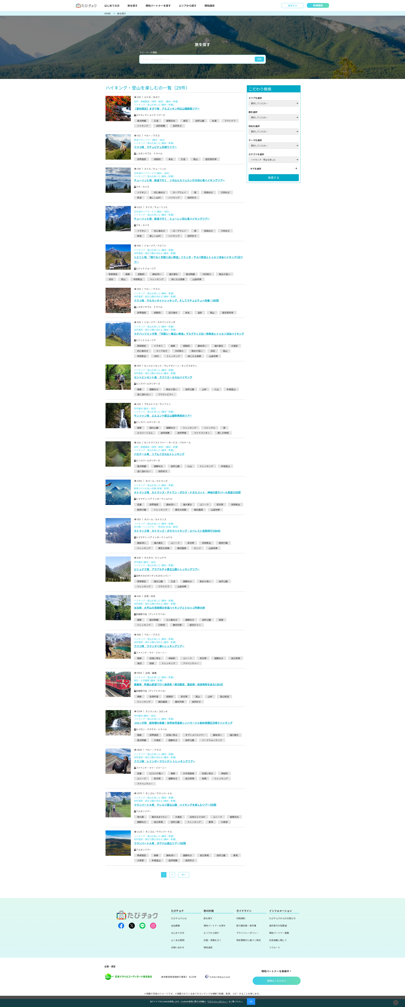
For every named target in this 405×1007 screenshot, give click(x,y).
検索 (259, 59)
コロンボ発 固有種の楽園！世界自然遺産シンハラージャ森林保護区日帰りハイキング (183, 723)
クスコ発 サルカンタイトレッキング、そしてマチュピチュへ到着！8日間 (176, 300)
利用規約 (240, 918)
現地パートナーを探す (158, 5)
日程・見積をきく (212, 940)
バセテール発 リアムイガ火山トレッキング (159, 454)
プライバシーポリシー (247, 932)
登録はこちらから (276, 980)
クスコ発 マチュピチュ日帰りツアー (155, 147)
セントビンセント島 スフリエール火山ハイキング (163, 377)
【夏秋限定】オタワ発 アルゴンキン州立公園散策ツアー (167, 108)
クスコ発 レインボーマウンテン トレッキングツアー (164, 761)
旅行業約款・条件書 (246, 925)
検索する (273, 177)
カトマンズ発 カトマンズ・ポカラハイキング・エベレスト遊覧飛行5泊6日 (177, 531)
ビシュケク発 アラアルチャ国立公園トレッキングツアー (167, 569)
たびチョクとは (179, 918)
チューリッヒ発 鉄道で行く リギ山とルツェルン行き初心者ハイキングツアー (179, 180)
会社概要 (175, 925)
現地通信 (209, 5)
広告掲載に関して (278, 940)
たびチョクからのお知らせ (282, 918)
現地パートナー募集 (279, 932)
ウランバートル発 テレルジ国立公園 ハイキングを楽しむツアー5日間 (175, 805)
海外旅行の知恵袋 (278, 925)
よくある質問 (177, 940)
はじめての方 (112, 5)
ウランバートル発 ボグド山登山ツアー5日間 (160, 843)
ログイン (292, 5)
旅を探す (133, 5)
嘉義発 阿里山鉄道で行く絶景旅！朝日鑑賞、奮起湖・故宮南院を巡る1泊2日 (178, 684)
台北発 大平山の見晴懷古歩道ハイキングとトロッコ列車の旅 (169, 607)
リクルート (274, 947)
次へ (183, 874)
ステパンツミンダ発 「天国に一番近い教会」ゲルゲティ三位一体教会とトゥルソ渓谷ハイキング (189, 334)
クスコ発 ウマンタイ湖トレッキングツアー (159, 646)
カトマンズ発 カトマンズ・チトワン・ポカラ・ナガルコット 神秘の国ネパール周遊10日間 (187, 492)
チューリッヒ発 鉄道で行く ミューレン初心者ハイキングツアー (172, 219)
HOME (107, 13)
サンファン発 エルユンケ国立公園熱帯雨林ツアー (163, 415)
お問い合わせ (177, 947)
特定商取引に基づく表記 (248, 940)
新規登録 (318, 5)
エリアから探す (187, 5)
